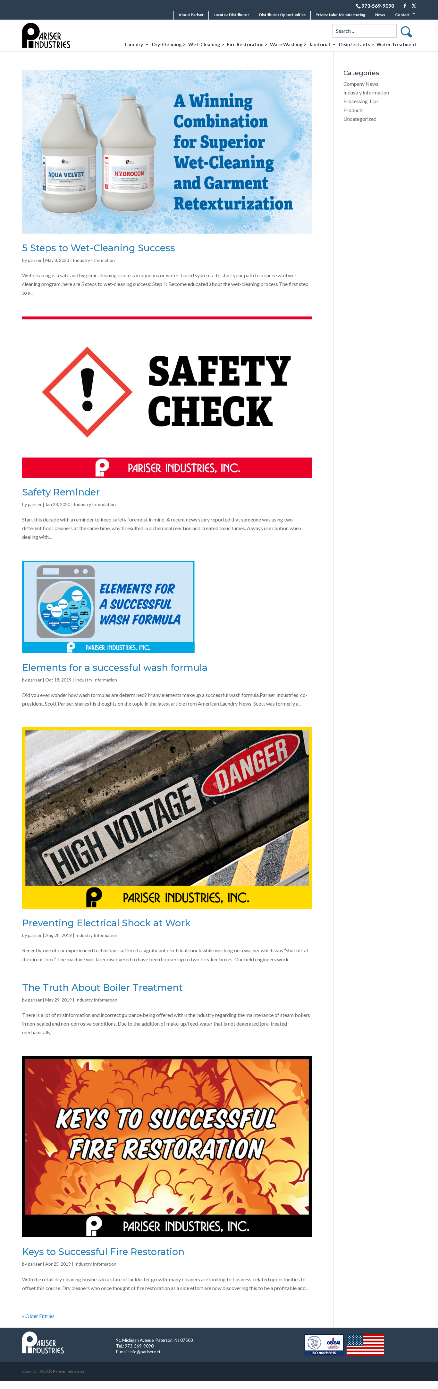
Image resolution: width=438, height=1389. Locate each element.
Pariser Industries (69, 1371)
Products (353, 110)
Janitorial (319, 44)
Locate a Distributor (231, 14)
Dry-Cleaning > (169, 44)
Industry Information (94, 260)
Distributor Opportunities (282, 14)
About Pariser (191, 14)
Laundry (134, 44)
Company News (360, 84)
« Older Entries (38, 1316)
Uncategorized (359, 119)
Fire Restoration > (247, 44)
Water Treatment (396, 44)
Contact (402, 14)
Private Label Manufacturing (340, 14)
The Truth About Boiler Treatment (102, 987)
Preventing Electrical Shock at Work (106, 923)
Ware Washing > (288, 44)
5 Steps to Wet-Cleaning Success (98, 248)
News (380, 14)
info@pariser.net (145, 1351)
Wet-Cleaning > (206, 44)
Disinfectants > (356, 44)
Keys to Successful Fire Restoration (103, 1251)
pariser (35, 260)
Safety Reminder (61, 492)
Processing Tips (361, 101)
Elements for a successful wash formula (114, 667)
